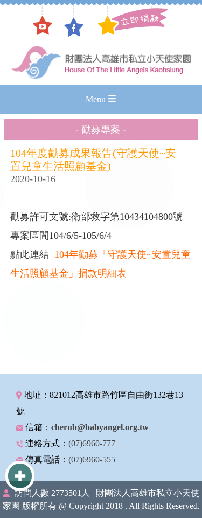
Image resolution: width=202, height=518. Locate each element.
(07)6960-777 (91, 443)
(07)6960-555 (91, 459)
